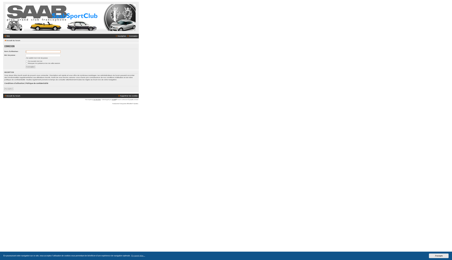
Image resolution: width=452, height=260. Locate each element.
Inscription (9, 89)
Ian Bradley (97, 100)
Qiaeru (136, 104)
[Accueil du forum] (70, 17)
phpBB (114, 100)
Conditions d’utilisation (14, 83)
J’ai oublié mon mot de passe (37, 58)
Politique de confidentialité (37, 83)
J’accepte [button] (439, 256)
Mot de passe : (10, 55)
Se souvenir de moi (35, 61)
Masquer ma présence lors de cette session (44, 63)
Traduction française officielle (122, 104)
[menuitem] (7, 36)
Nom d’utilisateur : (11, 51)
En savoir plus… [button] (138, 256)
